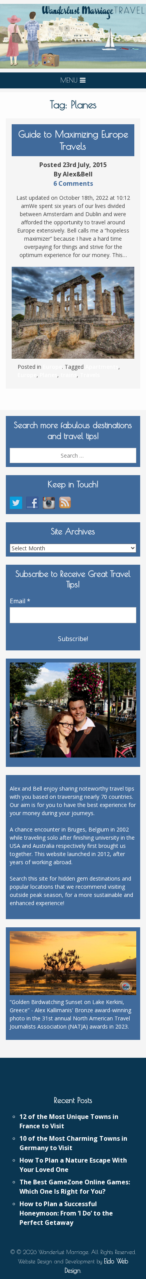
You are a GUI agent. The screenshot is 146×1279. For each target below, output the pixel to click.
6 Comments (73, 183)
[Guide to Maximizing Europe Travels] (73, 313)
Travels (90, 375)
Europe (52, 366)
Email (20, 601)
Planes (48, 375)
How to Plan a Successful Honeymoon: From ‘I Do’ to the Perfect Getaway (66, 1213)
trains (68, 375)
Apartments (101, 366)
